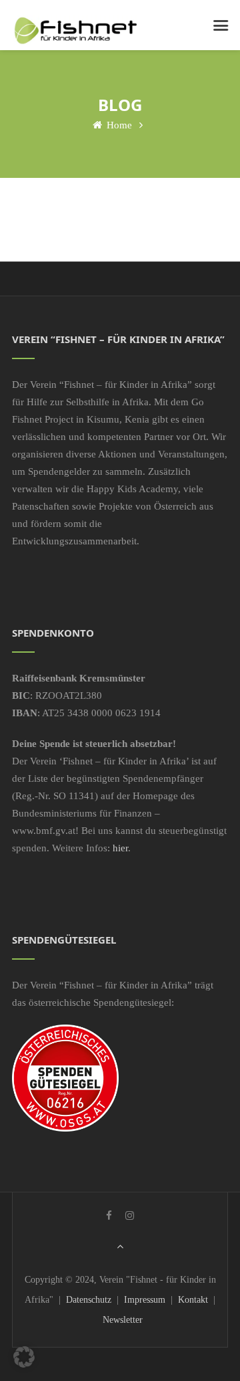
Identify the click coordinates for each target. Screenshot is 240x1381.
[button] (24, 1357)
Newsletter (123, 1320)
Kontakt (193, 1300)
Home (118, 125)
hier (120, 848)
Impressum (144, 1300)
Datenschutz (88, 1300)
